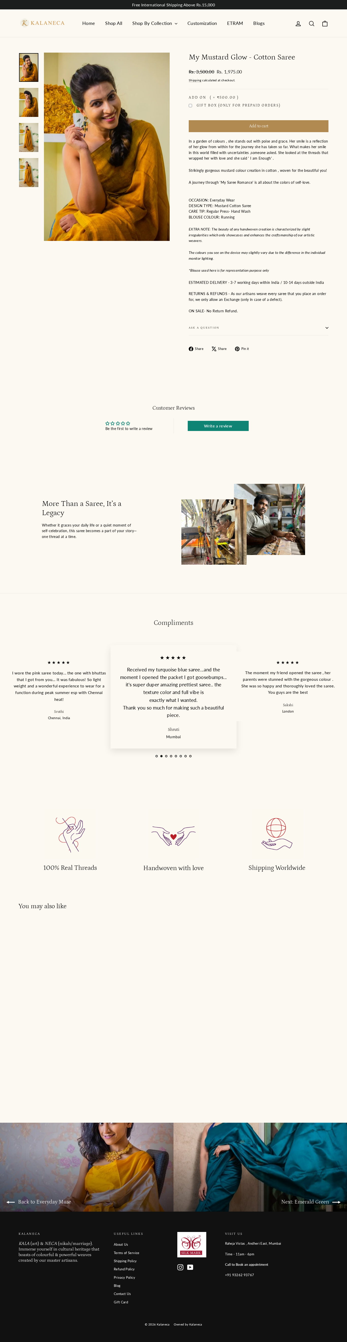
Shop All (113, 23)
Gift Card (121, 1302)
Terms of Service (126, 1253)
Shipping (195, 80)
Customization (202, 23)
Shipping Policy (125, 1261)
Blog (117, 1286)
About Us (121, 1244)
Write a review (218, 425)
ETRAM (235, 23)
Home (88, 23)
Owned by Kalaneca (188, 1324)
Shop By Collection (153, 23)
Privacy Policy (124, 1277)
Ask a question (204, 327)
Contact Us (122, 1294)
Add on (214, 98)
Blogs (259, 23)
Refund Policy (124, 1269)
